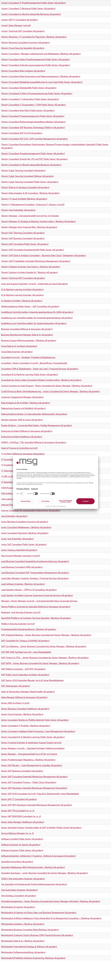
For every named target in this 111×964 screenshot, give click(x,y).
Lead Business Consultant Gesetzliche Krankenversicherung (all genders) (35, 561)
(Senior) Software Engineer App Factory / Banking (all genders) (30, 266)
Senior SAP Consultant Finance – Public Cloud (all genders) (28, 782)
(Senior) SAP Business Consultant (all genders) (23, 238)
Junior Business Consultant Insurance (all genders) (24, 521)
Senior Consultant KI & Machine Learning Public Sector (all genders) (33, 737)
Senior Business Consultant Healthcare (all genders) (25, 708)
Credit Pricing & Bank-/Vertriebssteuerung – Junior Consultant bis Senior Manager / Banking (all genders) (50, 391)
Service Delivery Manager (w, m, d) (17, 833)
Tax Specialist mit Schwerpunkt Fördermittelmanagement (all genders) (34, 884)
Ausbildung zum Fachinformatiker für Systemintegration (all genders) (33, 323)
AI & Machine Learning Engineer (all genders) (22, 295)
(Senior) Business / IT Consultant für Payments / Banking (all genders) (34, 36)
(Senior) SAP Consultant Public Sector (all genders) (24, 244)
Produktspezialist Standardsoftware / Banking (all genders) (28, 629)
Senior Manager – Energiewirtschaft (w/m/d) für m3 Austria (29, 754)
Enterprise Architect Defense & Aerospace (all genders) (26, 431)
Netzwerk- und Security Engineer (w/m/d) (20, 612)
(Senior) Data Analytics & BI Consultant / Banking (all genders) (30, 193)
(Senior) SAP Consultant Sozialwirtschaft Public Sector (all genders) (32, 249)
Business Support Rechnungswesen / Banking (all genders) (28, 340)
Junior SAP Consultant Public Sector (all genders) (24, 544)
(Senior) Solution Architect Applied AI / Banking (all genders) (29, 272)
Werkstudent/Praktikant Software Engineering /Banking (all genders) (33, 958)
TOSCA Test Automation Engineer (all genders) (23, 878)
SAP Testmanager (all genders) (15, 686)
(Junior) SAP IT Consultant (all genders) (19, 19)
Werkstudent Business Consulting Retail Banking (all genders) (30, 929)
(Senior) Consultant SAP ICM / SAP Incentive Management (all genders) (34, 138)
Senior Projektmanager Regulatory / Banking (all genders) (28, 759)
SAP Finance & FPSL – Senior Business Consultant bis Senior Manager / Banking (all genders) (45, 657)
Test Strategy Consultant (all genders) (18, 895)
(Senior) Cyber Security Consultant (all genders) (23, 170)
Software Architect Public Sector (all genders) (22, 839)
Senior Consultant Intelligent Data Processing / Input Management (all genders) (38, 731)
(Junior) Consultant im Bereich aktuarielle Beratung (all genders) (31, 14)
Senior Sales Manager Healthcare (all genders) (22, 822)
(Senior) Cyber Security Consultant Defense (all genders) (27, 176)
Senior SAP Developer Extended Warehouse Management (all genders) (34, 788)
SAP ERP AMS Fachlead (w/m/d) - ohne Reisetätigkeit (26, 652)
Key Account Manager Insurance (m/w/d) (20, 555)
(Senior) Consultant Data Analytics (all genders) (23, 70)
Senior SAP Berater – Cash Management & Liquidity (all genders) (31, 765)
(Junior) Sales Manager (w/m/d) (16, 25)
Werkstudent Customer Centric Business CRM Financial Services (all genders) (37, 935)
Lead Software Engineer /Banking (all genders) (23, 584)
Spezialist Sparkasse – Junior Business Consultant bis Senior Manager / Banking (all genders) (44, 873)
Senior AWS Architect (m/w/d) (15, 703)
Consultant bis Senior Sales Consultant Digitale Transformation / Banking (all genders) (41, 380)
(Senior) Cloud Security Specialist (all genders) (22, 48)
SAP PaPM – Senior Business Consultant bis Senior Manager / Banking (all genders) (40, 663)
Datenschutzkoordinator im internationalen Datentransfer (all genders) (34, 414)
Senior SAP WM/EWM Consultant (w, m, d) (21, 816)
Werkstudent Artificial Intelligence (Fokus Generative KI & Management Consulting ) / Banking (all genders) (51, 918)
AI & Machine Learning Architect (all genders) (22, 289)
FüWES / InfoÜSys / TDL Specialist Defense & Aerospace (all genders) (33, 442)
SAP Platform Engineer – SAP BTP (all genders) (23, 669)
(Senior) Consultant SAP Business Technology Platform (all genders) (33, 127)
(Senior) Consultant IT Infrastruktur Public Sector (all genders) (30, 99)
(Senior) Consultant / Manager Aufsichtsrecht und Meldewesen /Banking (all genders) (41, 53)
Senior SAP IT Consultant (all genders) (19, 799)
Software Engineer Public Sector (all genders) (22, 850)
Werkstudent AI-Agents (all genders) (18, 907)
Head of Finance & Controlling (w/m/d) (19, 448)
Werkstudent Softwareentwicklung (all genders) (23, 952)
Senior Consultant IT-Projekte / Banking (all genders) (25, 725)
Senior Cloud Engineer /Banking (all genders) (22, 714)
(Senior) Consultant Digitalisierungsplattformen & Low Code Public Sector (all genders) (41, 82)
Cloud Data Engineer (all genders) (17, 351)
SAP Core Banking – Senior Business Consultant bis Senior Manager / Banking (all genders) (43, 646)
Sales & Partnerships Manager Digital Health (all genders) (28, 691)
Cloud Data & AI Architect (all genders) (19, 346)
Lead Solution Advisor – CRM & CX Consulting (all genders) (29, 589)
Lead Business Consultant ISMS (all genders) (22, 567)
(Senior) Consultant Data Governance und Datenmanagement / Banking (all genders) (40, 76)
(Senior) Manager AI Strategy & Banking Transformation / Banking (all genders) (38, 221)
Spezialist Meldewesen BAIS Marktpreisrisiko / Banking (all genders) (33, 867)
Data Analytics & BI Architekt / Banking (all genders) (25, 402)
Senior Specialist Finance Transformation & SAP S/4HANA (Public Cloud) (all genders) (41, 827)
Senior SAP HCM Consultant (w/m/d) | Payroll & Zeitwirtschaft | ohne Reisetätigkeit (40, 793)
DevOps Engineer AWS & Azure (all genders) (22, 419)
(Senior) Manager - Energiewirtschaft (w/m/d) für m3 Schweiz (30, 215)
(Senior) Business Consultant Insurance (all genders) (25, 42)
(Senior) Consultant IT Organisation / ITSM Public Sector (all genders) (33, 104)
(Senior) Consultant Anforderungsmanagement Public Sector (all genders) (35, 65)
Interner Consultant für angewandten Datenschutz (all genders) (30, 510)
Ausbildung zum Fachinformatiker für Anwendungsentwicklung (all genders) (37, 317)
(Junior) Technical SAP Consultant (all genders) (23, 31)
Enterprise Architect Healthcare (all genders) (21, 436)
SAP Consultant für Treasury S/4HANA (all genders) (25, 640)
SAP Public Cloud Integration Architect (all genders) (25, 674)
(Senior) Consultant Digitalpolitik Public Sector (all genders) (28, 87)
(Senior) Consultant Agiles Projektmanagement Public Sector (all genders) (35, 59)
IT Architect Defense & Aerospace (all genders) (23, 453)
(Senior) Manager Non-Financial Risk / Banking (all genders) (29, 227)
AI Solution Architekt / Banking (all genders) (21, 300)
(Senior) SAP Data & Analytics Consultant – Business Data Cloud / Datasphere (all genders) (43, 255)
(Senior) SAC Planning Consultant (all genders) (23, 232)
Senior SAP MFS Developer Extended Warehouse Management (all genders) (36, 805)
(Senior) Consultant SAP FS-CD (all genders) (21, 133)
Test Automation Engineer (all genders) (19, 890)
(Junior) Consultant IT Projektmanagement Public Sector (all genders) (33, 2)
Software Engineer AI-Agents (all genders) (20, 844)
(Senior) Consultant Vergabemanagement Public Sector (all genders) (33, 153)
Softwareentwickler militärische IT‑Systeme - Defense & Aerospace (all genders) (38, 855)
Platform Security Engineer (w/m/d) (18, 623)
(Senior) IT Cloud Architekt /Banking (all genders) (24, 198)
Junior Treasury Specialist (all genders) (19, 550)
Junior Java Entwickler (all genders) (17, 538)
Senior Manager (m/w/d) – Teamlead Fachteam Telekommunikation (33, 748)
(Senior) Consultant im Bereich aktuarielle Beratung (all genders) (31, 164)
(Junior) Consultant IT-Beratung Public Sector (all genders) (28, 8)
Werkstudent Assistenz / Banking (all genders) (22, 924)
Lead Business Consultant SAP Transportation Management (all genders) (35, 572)
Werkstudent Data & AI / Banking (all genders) (23, 940)
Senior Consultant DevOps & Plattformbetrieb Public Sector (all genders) (35, 720)
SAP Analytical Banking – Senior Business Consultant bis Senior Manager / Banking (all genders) (46, 635)
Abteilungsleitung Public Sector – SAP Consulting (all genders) (30, 306)
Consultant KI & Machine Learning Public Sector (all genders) (29, 374)
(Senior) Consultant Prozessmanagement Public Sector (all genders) (32, 116)
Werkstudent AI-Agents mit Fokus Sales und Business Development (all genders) (38, 912)
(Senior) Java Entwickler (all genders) (18, 210)
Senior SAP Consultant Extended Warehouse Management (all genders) (34, 776)
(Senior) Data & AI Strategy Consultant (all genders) (25, 187)
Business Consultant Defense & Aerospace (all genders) (27, 329)
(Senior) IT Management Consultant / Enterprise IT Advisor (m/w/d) (32, 204)
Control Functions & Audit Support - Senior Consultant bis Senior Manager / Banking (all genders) (46, 385)
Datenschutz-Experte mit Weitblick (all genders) (23, 408)
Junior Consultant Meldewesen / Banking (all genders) (26, 527)
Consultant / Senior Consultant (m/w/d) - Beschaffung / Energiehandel (34, 363)
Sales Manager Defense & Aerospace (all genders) (24, 697)
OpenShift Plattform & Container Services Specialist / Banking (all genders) (36, 618)
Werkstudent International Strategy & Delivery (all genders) (29, 946)
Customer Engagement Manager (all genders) (22, 397)
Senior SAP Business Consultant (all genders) (22, 770)
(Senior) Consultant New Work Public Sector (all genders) (28, 110)
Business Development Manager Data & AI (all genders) (27, 334)
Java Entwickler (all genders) (14, 516)
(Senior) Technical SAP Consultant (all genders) (23, 278)
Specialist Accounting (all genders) (17, 861)
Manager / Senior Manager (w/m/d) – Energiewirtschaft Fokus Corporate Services (39, 601)
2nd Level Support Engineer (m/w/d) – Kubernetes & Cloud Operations (34, 283)
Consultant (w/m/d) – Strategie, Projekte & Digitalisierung (28, 357)
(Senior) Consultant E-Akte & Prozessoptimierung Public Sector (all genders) (36, 93)
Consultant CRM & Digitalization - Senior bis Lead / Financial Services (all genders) (39, 368)
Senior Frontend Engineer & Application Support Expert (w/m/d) (31, 742)
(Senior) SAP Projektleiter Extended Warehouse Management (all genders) (35, 261)
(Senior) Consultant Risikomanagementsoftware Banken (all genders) (33, 121)
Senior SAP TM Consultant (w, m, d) (17, 810)
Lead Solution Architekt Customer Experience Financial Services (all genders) (37, 595)
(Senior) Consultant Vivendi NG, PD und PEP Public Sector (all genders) (34, 159)
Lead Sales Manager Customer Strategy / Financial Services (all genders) (35, 578)
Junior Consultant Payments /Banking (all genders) (24, 533)
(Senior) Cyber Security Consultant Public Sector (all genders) (29, 181)
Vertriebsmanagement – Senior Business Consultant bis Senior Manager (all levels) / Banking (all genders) (50, 901)
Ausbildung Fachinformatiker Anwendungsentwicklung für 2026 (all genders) (37, 312)
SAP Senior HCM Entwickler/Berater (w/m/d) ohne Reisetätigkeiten (32, 680)
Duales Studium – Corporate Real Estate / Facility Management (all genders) (36, 425)
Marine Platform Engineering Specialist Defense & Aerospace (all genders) (35, 606)
